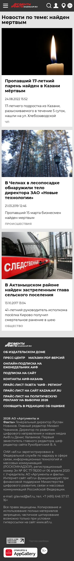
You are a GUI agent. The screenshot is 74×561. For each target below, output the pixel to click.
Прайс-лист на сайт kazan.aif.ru (32, 390)
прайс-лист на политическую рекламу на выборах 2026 (30, 398)
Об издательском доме (24, 352)
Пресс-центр (14, 358)
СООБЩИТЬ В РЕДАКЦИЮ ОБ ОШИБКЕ (34, 406)
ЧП (7, 121)
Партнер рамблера (39, 541)
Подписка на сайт (19, 373)
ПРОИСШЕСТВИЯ (18, 223)
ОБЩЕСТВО (14, 326)
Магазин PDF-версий (46, 358)
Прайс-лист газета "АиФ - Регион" (32, 385)
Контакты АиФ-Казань (23, 379)
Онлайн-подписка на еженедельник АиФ (22, 365)
